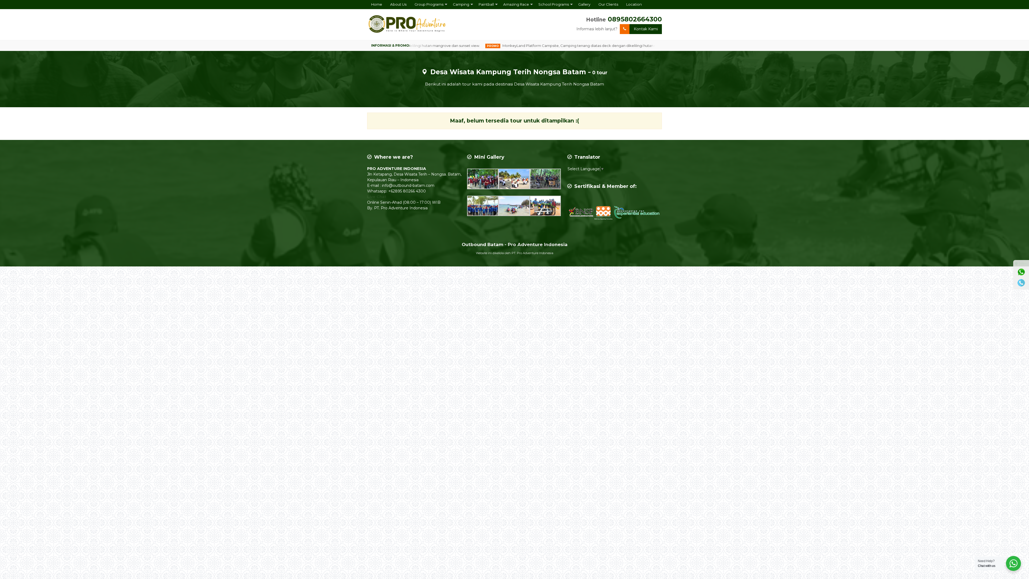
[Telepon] (1021, 283)
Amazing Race (516, 4)
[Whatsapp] (1021, 272)
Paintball (486, 4)
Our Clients (608, 4)
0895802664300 (635, 19)
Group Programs (429, 4)
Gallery (584, 4)
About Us (398, 4)
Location (634, 4)
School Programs (553, 4)
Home (376, 4)
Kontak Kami (646, 29)
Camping (461, 4)
